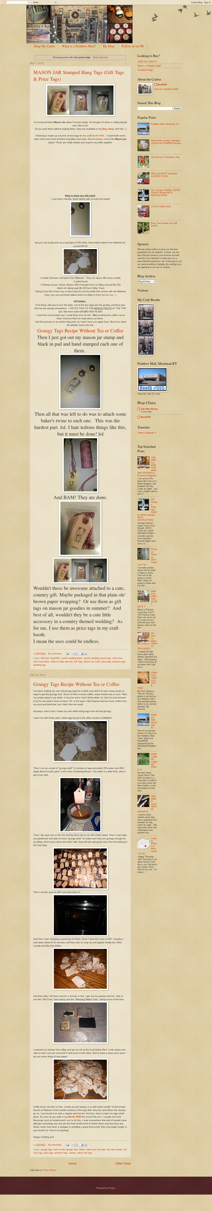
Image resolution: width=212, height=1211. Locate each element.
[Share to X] (79, 654)
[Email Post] (67, 653)
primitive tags (118, 661)
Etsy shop (108, 129)
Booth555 (162, 84)
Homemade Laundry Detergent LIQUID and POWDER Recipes (166, 141)
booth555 (55, 658)
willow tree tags (84, 1153)
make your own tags (95, 1149)
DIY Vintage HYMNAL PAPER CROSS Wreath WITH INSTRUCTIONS (165, 193)
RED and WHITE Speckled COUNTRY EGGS (164, 174)
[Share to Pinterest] (85, 654)
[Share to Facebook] (82, 654)
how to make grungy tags (65, 1149)
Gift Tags (78, 661)
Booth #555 (98, 135)
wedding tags (39, 665)
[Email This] (73, 654)
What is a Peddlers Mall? (79, 46)
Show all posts (100, 57)
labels (82, 1149)
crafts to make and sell (61, 661)
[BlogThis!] (76, 654)
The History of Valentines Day (165, 157)
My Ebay (109, 46)
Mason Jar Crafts (92, 661)
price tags (106, 661)
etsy (111, 295)
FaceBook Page (145, 70)
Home (73, 1163)
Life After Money (149, 409)
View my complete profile (166, 89)
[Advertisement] (80, 167)
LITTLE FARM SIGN (161, 206)
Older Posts (123, 1163)
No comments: (55, 653)
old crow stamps (114, 1149)
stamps (72, 1153)
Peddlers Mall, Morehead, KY (165, 124)
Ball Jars (45, 658)
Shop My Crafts (44, 46)
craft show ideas (41, 661)
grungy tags (46, 1149)
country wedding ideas (71, 658)
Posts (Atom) (49, 1170)
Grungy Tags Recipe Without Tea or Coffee (80, 330)
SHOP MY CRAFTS (147, 61)
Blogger (111, 1188)
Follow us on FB (133, 46)
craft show (117, 658)
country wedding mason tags (97, 658)
